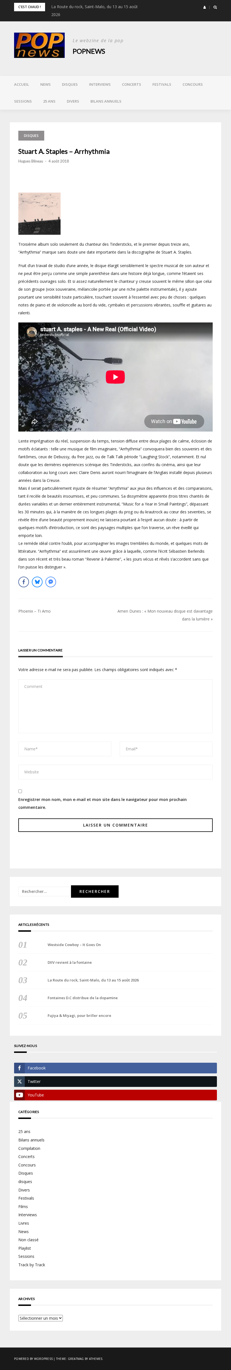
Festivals (161, 84)
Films (23, 1206)
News (45, 84)
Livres (23, 1223)
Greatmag (76, 1359)
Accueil (21, 84)
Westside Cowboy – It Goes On (74, 944)
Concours (193, 84)
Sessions (23, 101)
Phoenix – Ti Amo (34, 611)
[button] (204, 7)
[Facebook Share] (23, 582)
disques (25, 1181)
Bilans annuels (105, 101)
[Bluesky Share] (37, 582)
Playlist (24, 1248)
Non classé (28, 1239)
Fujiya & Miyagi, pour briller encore (79, 1015)
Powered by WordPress (33, 1359)
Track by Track (31, 1264)
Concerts (131, 84)
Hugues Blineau (30, 161)
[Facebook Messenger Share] (50, 582)
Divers (73, 101)
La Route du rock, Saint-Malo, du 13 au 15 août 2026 (93, 980)
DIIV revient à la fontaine (70, 962)
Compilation (29, 1148)
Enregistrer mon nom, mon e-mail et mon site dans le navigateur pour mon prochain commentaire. (102, 803)
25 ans (49, 101)
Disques (70, 84)
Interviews (100, 84)
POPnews (89, 51)
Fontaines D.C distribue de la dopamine (83, 997)
